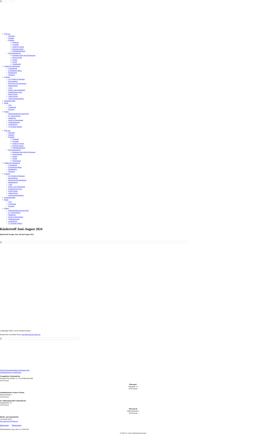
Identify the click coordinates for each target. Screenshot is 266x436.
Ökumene (11, 75)
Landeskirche (12, 124)
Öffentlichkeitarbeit (18, 51)
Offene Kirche (13, 96)
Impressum (4, 425)
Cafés (10, 88)
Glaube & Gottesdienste (12, 66)
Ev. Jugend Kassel (14, 116)
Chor (10, 105)
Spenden (11, 38)
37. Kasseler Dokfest (15, 127)
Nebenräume (16, 64)
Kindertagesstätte (9, 101)
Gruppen (7, 77)
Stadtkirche (12, 118)
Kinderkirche (12, 73)
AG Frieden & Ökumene (16, 79)
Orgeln (14, 62)
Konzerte (11, 109)
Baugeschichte (17, 57)
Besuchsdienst (13, 81)
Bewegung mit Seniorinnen (17, 83)
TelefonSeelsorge (14, 122)
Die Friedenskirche (14, 53)
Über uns (7, 34)
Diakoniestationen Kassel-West (18, 114)
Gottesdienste (12, 68)
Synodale (15, 45)
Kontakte (11, 40)
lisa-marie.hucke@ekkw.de (9, 421)
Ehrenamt (11, 36)
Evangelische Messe (15, 70)
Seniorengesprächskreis (16, 99)
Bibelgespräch (13, 86)
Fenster (14, 60)
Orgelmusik (12, 107)
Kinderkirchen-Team (15, 92)
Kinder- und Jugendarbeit (16, 90)
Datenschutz (17, 425)
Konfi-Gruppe (13, 94)
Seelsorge (15, 42)
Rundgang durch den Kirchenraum (23, 55)
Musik (6, 103)
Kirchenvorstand (17, 49)
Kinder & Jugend (18, 47)
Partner (6, 112)
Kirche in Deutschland (15, 120)
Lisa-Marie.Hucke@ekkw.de (30, 334)
